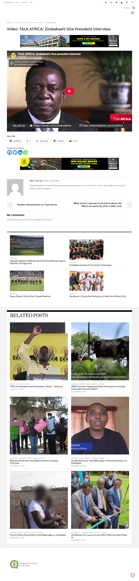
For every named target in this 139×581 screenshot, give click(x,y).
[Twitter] (14, 152)
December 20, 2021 (78, 392)
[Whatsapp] (25, 152)
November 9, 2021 (17, 538)
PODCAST (24, 2)
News (12, 384)
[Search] (132, 8)
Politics (20, 384)
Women (101, 458)
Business (75, 533)
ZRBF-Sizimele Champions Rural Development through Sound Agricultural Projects (98, 387)
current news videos (88, 384)
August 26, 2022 (16, 389)
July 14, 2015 (20, 23)
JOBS (17, 2)
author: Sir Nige (35, 23)
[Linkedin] (20, 152)
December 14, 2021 (17, 466)
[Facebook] (9, 152)
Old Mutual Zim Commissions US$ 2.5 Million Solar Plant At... (99, 536)
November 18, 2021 (78, 466)
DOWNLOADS (9, 2)
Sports (13, 258)
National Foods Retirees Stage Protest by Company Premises (34, 461)
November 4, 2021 (78, 540)
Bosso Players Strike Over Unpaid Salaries (30, 296)
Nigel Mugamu (51, 181)
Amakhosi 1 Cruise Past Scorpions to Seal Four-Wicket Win (98, 296)
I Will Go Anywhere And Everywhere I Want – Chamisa (36, 386)
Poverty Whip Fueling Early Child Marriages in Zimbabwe (38, 535)
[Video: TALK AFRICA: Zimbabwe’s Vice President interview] (15, 187)
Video (9, 23)
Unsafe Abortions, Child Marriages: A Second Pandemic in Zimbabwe (99, 461)
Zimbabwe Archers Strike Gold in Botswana (90, 265)
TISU (31, 2)
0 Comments (50, 23)
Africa (74, 384)
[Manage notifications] (132, 575)
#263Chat (14, 458)
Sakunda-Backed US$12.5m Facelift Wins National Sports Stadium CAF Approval (37, 262)
